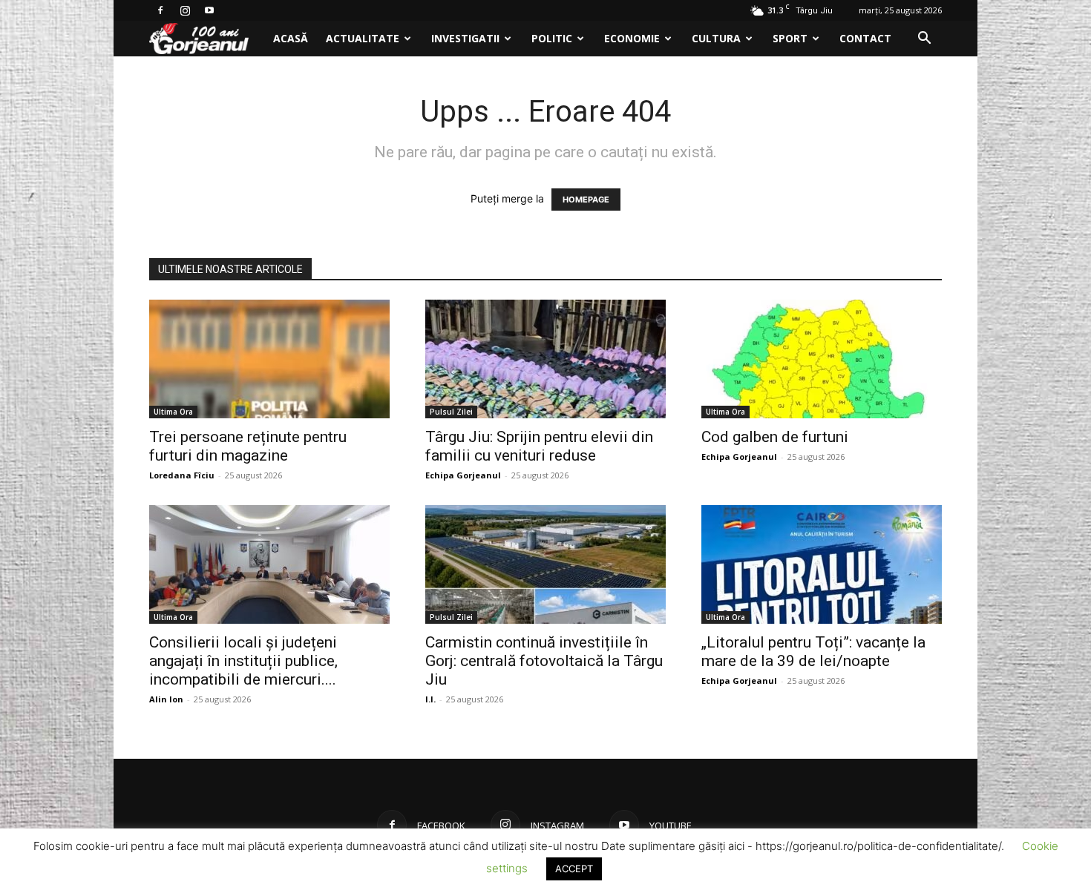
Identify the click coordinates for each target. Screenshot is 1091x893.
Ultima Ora (173, 411)
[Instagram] (185, 10)
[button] (924, 40)
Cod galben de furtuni (774, 437)
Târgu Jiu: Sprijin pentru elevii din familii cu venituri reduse (539, 446)
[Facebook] (160, 10)
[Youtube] (209, 10)
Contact (865, 38)
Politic (551, 38)
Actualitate (362, 38)
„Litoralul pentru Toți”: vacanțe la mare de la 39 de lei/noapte (813, 651)
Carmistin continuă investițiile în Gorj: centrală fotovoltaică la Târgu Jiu (544, 660)
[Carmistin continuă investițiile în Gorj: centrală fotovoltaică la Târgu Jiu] (545, 564)
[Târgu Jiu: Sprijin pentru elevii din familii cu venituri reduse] (545, 359)
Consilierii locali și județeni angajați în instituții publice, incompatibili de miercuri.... (243, 660)
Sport (790, 38)
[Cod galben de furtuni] (821, 359)
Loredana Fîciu (181, 475)
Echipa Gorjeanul (463, 475)
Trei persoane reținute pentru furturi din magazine (248, 446)
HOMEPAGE (586, 199)
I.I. (430, 699)
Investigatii (465, 38)
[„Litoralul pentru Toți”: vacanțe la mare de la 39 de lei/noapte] (821, 564)
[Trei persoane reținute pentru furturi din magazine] (269, 359)
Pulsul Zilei (451, 411)
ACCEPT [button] (574, 868)
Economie (632, 38)
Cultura (716, 38)
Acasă (290, 38)
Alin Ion (166, 699)
